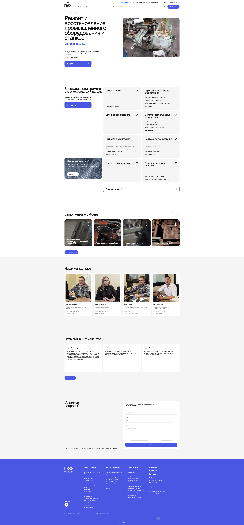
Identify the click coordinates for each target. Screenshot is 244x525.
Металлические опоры (111, 477)
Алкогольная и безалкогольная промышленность (120, 146)
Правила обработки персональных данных (74, 516)
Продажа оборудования (126, 2)
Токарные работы (88, 482)
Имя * (126, 409)
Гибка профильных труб (90, 485)
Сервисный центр (105, 6)
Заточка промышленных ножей (91, 498)
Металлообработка (78, 6)
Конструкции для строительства (114, 472)
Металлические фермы (111, 481)
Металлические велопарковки (113, 474)
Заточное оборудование (118, 115)
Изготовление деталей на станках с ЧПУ (92, 473)
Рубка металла (87, 505)
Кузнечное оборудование (152, 124)
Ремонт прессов (114, 90)
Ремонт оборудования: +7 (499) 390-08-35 (141, 2)
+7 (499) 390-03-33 (73, 311)
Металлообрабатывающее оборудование (158, 116)
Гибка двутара (87, 491)
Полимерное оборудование (158, 139)
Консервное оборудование (114, 151)
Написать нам (72, 174)
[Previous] (173, 214)
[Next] (178, 214)
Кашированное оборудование (153, 100)
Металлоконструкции (91, 6)
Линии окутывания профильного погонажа (157, 103)
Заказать (71, 63)
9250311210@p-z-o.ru (131, 313)
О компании (116, 6)
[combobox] (129, 421)
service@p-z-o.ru (153, 482)
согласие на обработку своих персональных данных (139, 440)
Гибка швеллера (88, 496)
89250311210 (129, 311)
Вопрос (126, 425)
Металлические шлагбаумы (112, 483)
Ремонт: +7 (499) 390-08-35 (156, 480)
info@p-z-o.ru (71, 313)
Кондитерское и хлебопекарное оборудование (120, 149)
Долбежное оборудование (152, 122)
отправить (151, 444)
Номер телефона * (129, 417)
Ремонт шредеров (131, 495)
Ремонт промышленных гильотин (157, 164)
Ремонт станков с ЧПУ (132, 493)
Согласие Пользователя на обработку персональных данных (109, 516)
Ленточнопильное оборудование (154, 127)
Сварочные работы (88, 478)
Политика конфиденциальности (71, 513)
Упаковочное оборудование (134, 497)
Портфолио (124, 6)
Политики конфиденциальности (166, 440)
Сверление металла (89, 480)
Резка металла (87, 476)
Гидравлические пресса (113, 104)
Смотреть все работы (71, 252)
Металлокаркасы (110, 486)
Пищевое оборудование (118, 139)
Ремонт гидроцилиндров (118, 163)
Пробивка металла (88, 507)
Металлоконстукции (113, 467)
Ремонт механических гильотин (154, 176)
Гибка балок (87, 489)
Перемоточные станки (151, 149)
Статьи (138, 6)
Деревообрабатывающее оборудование (157, 91)
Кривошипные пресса (112, 106)
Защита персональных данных (102, 513)
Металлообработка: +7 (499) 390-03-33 (159, 2)
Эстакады (108, 488)
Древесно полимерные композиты (155, 97)
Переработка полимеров (152, 151)
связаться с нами (173, 6)
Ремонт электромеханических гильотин (157, 179)
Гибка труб (86, 487)
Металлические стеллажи (112, 479)
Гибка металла (87, 494)
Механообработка (88, 503)
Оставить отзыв (70, 377)
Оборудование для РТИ (151, 146)
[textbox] (126, 420)
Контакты (131, 6)
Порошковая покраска (89, 500)
